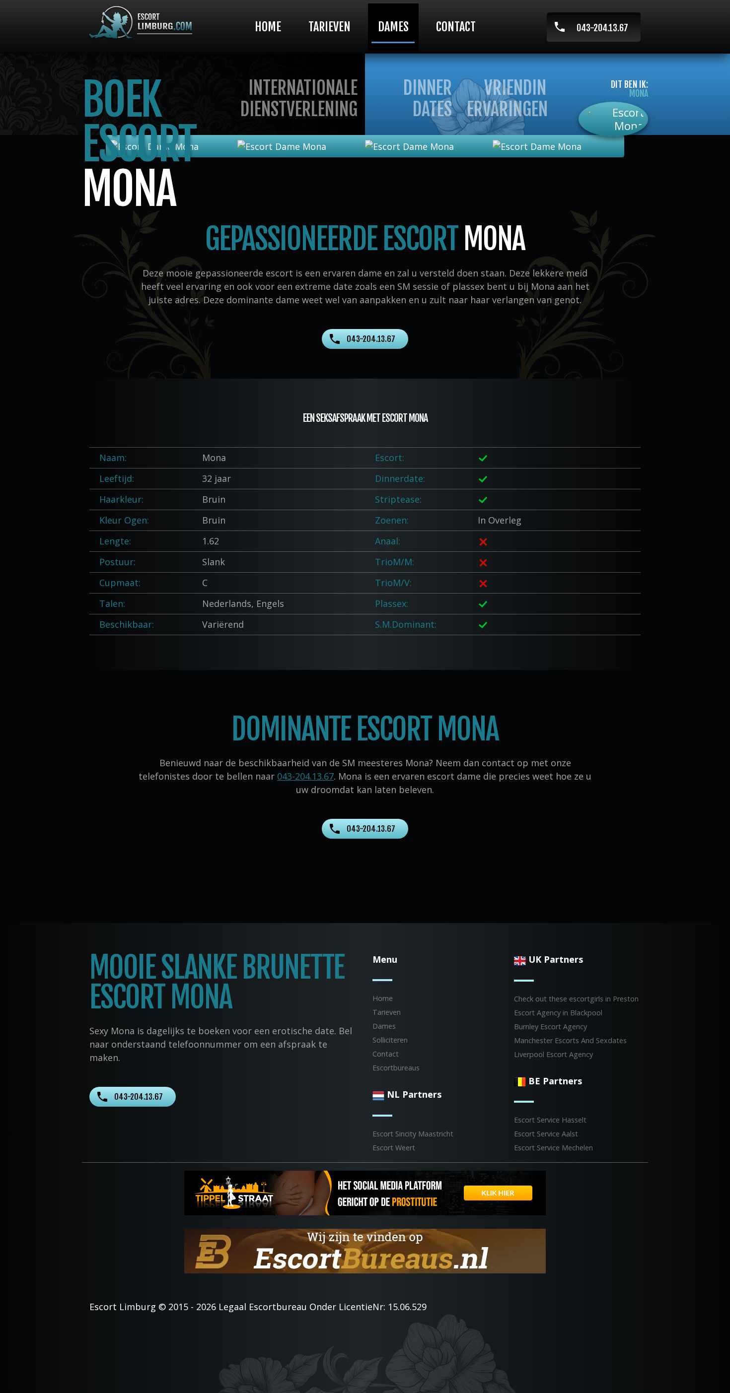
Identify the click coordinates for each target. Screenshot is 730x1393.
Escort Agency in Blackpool (558, 1012)
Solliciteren (390, 1040)
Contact (456, 26)
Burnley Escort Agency (550, 1026)
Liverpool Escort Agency (553, 1054)
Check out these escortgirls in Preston (576, 998)
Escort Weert (393, 1147)
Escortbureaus (396, 1067)
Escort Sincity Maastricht (412, 1133)
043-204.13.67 (602, 27)
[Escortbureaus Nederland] (365, 1250)
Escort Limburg (122, 1307)
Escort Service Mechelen (553, 1147)
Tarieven (329, 26)
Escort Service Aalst (546, 1133)
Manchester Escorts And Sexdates (570, 1040)
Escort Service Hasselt (550, 1120)
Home (268, 26)
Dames (393, 26)
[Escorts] (365, 1192)
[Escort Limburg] (144, 22)
